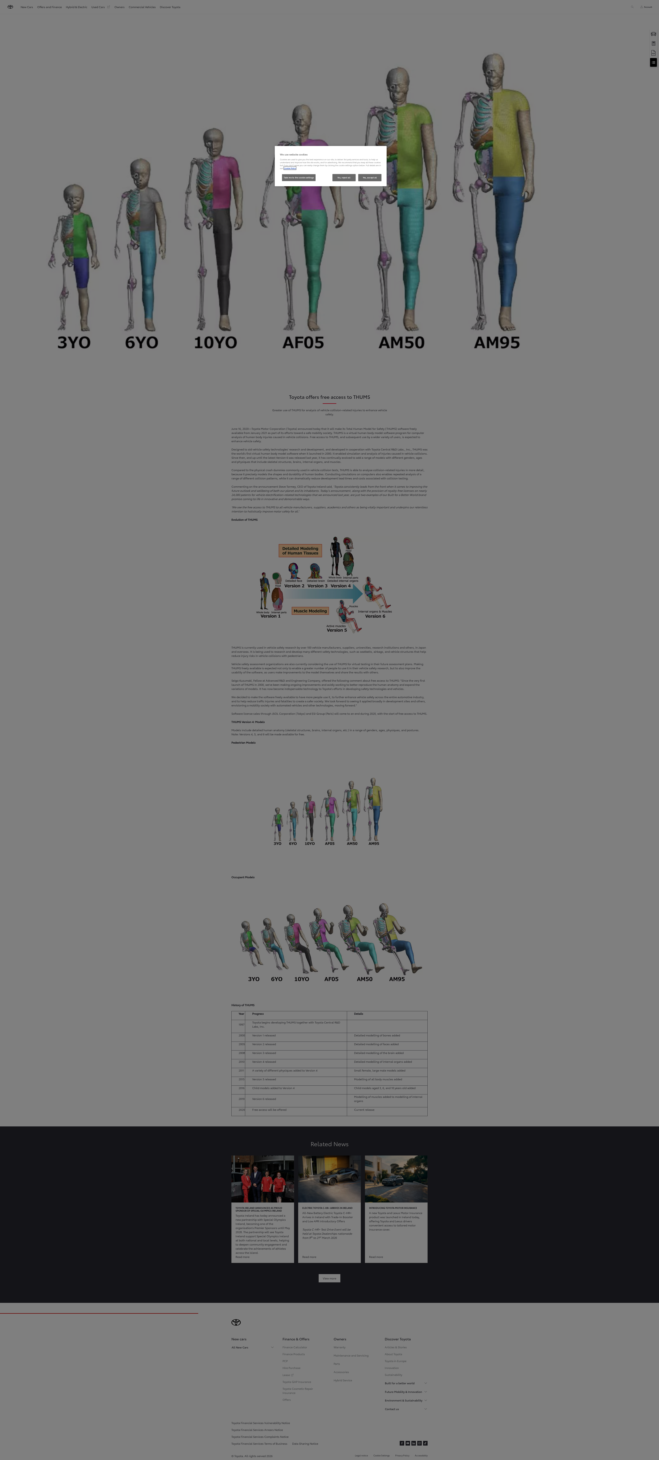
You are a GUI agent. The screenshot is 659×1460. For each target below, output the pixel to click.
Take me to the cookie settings (299, 177)
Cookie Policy (290, 168)
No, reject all (344, 177)
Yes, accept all (370, 177)
